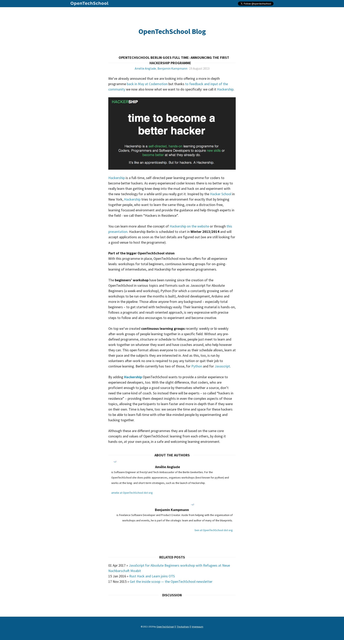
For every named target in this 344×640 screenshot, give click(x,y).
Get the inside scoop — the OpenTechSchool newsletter (171, 581)
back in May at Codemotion (147, 84)
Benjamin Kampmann (172, 68)
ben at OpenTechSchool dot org (214, 530)
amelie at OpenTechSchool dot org (132, 492)
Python (196, 366)
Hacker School (220, 194)
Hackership (225, 89)
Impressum (197, 626)
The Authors (183, 626)
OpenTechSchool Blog (172, 31)
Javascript (222, 366)
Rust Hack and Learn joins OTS (152, 576)
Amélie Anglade (145, 68)
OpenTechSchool (89, 4)
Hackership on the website (189, 226)
